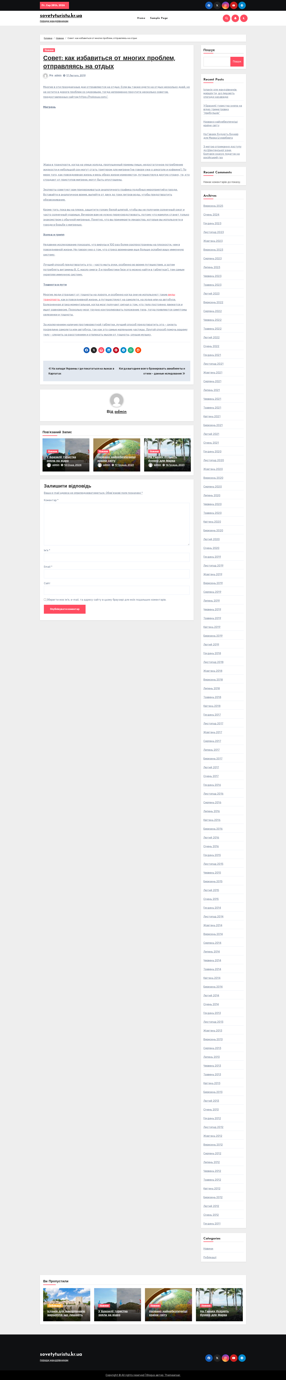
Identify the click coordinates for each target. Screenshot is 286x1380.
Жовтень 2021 (212, 372)
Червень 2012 (212, 1171)
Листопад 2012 (213, 1127)
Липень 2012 (211, 1162)
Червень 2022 (212, 319)
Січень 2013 (211, 1109)
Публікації (209, 1257)
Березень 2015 (213, 881)
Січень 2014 (211, 1004)
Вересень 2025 (213, 205)
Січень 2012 (211, 1214)
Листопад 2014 (213, 916)
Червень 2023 (212, 276)
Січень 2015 (211, 899)
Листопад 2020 (213, 460)
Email (48, 566)
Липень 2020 (211, 495)
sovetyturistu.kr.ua (61, 15)
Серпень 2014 (212, 942)
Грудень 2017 (212, 714)
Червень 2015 (212, 872)
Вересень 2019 (213, 583)
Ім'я (47, 550)
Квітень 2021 (211, 416)
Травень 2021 (212, 407)
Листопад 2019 (213, 565)
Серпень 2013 (212, 1048)
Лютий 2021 (211, 434)
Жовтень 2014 (212, 925)
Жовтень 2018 (212, 670)
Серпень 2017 (212, 741)
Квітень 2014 (211, 978)
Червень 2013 (212, 1065)
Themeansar (172, 1375)
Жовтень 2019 (212, 574)
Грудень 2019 (212, 556)
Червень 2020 (212, 504)
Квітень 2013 (211, 1083)
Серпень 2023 (212, 258)
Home (141, 18)
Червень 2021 (212, 398)
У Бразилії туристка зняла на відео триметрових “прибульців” (222, 109)
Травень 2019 (212, 618)
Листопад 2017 (213, 723)
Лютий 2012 (211, 1206)
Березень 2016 (213, 828)
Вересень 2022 (213, 302)
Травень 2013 (212, 1074)
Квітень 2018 (211, 706)
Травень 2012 (212, 1179)
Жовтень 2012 (212, 1135)
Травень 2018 (212, 697)
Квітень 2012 (211, 1188)
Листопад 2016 (213, 793)
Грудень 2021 (212, 355)
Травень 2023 (212, 284)
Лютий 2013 (211, 1100)
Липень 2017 (211, 749)
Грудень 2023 (212, 223)
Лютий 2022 (211, 337)
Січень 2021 (211, 442)
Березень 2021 (213, 425)
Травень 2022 (212, 328)
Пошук (209, 50)
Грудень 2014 (212, 907)
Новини (49, 50)
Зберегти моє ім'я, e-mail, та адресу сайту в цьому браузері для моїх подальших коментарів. (106, 599)
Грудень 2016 (212, 785)
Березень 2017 (213, 758)
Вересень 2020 (213, 477)
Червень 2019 (212, 609)
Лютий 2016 (211, 837)
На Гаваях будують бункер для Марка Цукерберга (162, 461)
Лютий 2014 (211, 995)
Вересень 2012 (213, 1144)
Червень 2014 (212, 960)
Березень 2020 (213, 530)
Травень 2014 (212, 969)
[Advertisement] (117, 137)
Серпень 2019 (212, 591)
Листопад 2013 (213, 1021)
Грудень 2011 (211, 1223)
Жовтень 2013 (212, 1030)
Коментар (51, 500)
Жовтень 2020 (213, 469)
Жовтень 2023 (213, 241)
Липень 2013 (211, 1057)
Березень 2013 (213, 1092)
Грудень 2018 (212, 653)
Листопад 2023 (213, 232)
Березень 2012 (213, 1197)
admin (58, 75)
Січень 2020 (211, 548)
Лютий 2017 (211, 767)
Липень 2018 (211, 688)
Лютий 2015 (211, 890)
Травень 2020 (212, 513)
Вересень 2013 (213, 1039)
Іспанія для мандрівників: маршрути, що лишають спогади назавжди (220, 93)
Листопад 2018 (213, 662)
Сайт (47, 583)
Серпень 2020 (212, 486)
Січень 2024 (211, 214)
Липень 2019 (211, 600)
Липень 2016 (211, 811)
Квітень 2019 (211, 627)
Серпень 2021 (212, 381)
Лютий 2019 (211, 644)
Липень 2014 (211, 951)
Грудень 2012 (212, 1118)
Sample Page (159, 18)
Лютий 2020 (211, 539)
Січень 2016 (211, 846)
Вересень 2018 (213, 679)
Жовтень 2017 (212, 732)
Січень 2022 (211, 346)
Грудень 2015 (212, 855)
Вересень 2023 (213, 249)
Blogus (150, 1375)
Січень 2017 (211, 776)
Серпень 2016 (212, 802)
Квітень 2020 (212, 521)
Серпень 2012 (212, 1153)
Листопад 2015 (213, 863)
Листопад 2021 (213, 363)
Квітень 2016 (211, 820)
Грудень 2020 (212, 451)
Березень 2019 (213, 635)
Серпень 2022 (212, 311)
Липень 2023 (211, 267)
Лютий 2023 (211, 293)
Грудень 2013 (212, 1013)
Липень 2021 (211, 390)
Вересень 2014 (213, 934)
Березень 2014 (213, 986)
